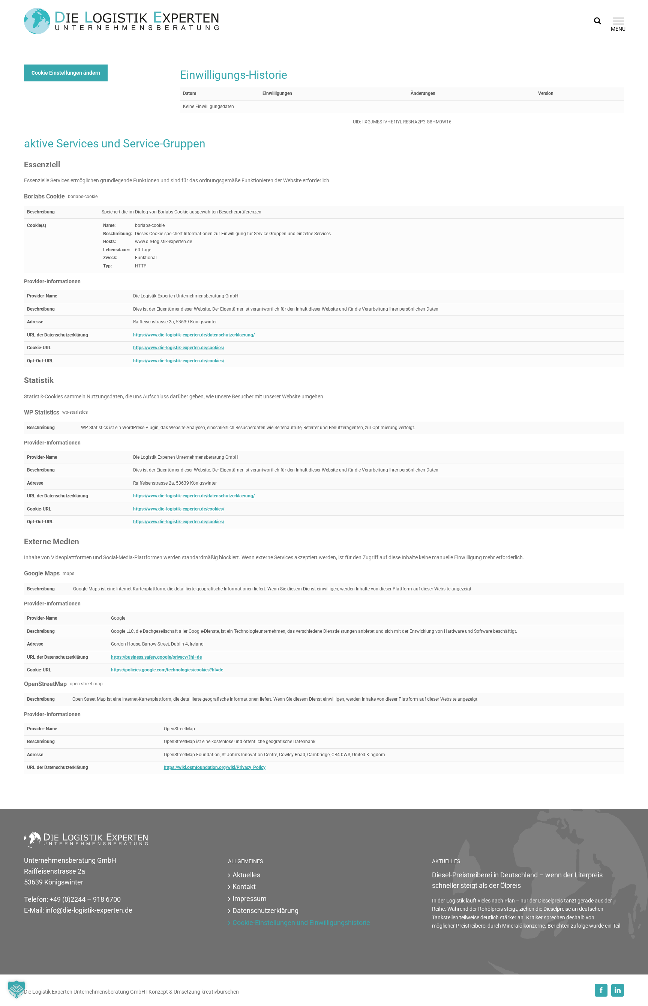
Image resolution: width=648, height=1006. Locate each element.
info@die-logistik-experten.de (88, 910)
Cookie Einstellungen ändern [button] (66, 73)
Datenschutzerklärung (265, 910)
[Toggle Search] (597, 20)
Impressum (249, 898)
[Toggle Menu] (618, 21)
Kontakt (244, 886)
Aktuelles (246, 875)
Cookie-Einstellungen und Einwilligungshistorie (301, 922)
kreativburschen (220, 992)
